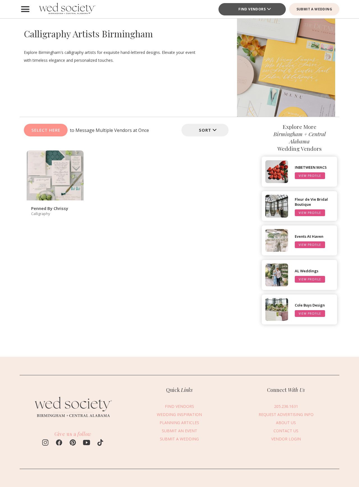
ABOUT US (286, 422)
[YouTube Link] (86, 443)
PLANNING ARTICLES (179, 422)
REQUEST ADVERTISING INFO (286, 414)
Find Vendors (252, 9)
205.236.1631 (286, 406)
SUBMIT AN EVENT (179, 430)
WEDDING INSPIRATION (179, 414)
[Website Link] (73, 419)
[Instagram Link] (45, 443)
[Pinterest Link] (73, 443)
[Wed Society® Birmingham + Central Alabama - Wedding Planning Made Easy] (67, 9)
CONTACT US (285, 430)
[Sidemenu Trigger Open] (25, 9)
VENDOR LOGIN (286, 439)
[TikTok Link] (100, 443)
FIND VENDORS (179, 406)
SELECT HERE (45, 130)
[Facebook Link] (59, 443)
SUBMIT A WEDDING (314, 9)
